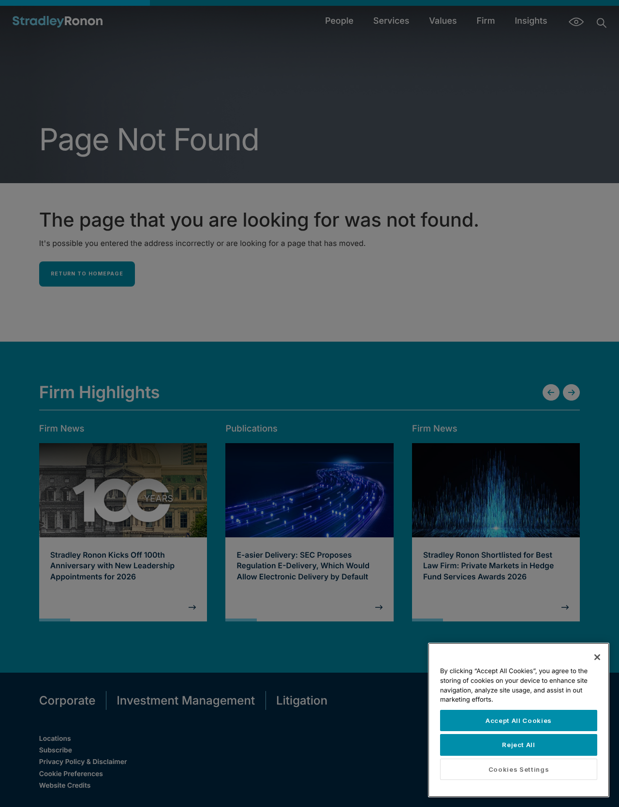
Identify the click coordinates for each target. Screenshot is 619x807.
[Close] (597, 657)
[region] (518, 720)
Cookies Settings (518, 769)
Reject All (518, 745)
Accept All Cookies (519, 720)
